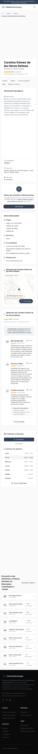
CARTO (16, 275)
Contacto (5, 731)
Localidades (6, 734)
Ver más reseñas (19, 421)
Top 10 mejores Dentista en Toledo (19, 332)
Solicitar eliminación (8, 718)
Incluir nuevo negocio (9, 715)
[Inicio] (2, 13)
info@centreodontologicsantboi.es (15, 693)
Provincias (5, 737)
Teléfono (12, 80)
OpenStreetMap (9, 275)
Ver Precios (19, 206)
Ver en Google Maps (20, 483)
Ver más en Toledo (28, 583)
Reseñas (4, 80)
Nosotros (5, 728)
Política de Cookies (27, 728)
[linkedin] (10, 700)
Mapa (4, 84)
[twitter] (3, 700)
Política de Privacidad (27, 731)
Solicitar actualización (9, 712)
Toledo (8, 13)
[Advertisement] (19, 37)
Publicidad (24, 712)
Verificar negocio (26, 715)
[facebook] (7, 700)
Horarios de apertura (24, 80)
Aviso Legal (24, 725)
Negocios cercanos (14, 84)
